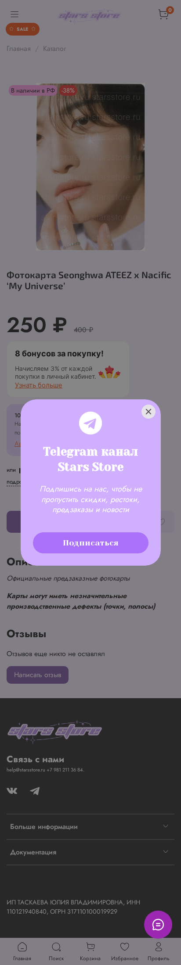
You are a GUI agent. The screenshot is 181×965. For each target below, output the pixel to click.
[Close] (148, 412)
